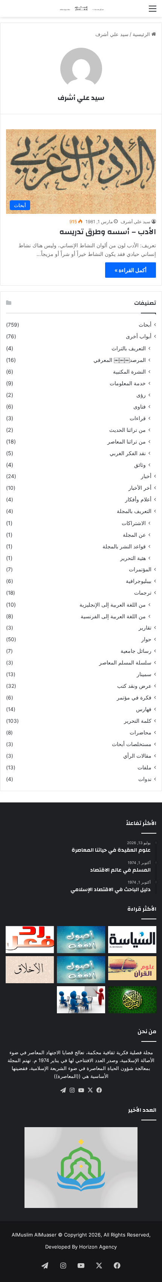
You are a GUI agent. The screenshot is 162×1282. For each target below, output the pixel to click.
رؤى (141, 395)
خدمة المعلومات (128, 383)
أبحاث (145, 325)
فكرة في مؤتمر (134, 698)
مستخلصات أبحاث (131, 744)
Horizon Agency (98, 1247)
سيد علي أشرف (81, 98)
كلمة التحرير (137, 721)
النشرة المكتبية (129, 371)
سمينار (144, 674)
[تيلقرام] (62, 1090)
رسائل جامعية (136, 651)
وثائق (140, 465)
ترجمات (142, 593)
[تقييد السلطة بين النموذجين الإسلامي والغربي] (132, 939)
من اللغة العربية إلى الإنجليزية (112, 604)
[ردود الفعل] (30, 939)
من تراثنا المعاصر (126, 441)
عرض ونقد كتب (134, 686)
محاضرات (140, 733)
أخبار (146, 476)
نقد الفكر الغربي (128, 453)
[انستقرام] (71, 1090)
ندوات (144, 779)
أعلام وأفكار (138, 499)
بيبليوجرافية (138, 581)
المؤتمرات (140, 569)
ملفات (144, 767)
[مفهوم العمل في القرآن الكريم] (132, 999)
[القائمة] (152, 11)
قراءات (138, 418)
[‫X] (90, 1090)
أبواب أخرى (138, 336)
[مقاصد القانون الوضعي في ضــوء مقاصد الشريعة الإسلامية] (81, 939)
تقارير (145, 628)
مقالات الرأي (137, 756)
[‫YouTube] (81, 1090)
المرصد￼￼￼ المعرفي (119, 360)
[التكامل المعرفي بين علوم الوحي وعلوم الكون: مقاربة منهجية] (132, 968)
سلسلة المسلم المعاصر (125, 663)
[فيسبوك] (99, 1090)
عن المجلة (134, 534)
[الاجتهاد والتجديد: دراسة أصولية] (81, 969)
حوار (146, 639)
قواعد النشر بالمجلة (124, 546)
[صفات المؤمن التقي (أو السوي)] (30, 969)
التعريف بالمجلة (134, 511)
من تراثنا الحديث (127, 430)
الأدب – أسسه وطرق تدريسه (108, 232)
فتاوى (139, 406)
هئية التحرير (133, 558)
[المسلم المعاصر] (81, 8)
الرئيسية (142, 34)
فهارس (143, 709)
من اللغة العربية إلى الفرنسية (113, 616)
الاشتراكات (134, 523)
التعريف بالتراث (129, 348)
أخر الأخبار (139, 488)
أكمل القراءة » (131, 270)
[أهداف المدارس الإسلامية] (81, 999)
